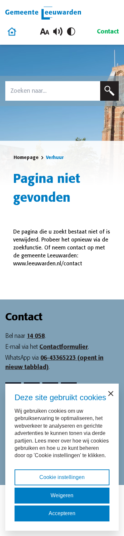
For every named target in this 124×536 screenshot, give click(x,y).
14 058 (36, 336)
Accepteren (62, 513)
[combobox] (52, 91)
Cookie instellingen (62, 477)
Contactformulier (63, 346)
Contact (108, 31)
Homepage (26, 157)
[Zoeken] (109, 91)
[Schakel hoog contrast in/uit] (71, 31)
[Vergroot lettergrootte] (44, 31)
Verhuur (54, 157)
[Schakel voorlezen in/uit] (57, 31)
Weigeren (62, 495)
